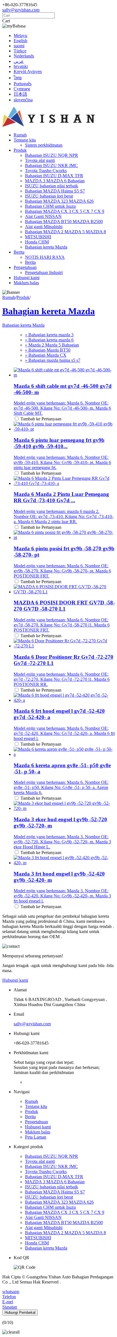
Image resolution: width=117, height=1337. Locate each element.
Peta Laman (35, 1137)
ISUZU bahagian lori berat (49, 196)
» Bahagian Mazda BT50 (47, 350)
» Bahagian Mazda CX (45, 355)
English (20, 40)
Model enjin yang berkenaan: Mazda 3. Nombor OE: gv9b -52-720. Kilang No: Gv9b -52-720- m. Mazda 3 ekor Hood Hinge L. (62, 841)
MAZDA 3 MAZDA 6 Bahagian (55, 180)
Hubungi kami (26, 277)
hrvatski (21, 66)
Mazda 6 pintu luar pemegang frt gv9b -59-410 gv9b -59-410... (59, 443)
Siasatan (9, 1306)
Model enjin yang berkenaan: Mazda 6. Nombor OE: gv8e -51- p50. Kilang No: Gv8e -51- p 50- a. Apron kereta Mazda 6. (61, 787)
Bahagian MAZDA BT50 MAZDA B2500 (64, 221)
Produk (20, 150)
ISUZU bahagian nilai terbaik (51, 185)
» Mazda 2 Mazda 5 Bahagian (52, 345)
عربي (19, 61)
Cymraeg (22, 88)
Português (23, 83)
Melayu (20, 35)
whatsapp (10, 1291)
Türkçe (20, 50)
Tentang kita (25, 140)
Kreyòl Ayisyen (28, 71)
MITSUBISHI (38, 236)
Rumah (20, 134)
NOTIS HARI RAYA (45, 257)
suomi (19, 45)
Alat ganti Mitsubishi (43, 226)
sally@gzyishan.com (20, 9)
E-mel (7, 1301)
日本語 (20, 94)
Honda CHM (37, 241)
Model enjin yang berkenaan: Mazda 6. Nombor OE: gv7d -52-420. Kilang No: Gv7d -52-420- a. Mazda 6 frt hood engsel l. (64, 733)
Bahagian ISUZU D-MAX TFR (54, 175)
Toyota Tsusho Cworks (46, 170)
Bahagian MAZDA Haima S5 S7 (55, 191)
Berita (19, 252)
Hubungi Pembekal (20, 1312)
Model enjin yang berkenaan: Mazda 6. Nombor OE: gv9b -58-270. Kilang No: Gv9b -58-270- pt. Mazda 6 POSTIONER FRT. (62, 570)
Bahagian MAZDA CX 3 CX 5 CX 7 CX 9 (64, 211)
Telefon (9, 1296)
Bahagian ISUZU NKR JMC (51, 165)
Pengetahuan (25, 267)
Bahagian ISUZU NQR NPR (51, 155)
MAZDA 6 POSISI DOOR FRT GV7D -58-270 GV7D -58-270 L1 (64, 606)
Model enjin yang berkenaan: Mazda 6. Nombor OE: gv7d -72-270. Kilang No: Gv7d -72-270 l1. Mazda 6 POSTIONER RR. (62, 679)
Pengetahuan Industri (44, 272)
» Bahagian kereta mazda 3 (49, 334)
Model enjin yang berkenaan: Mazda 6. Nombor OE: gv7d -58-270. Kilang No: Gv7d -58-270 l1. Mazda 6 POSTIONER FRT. (62, 624)
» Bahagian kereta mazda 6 (49, 339)
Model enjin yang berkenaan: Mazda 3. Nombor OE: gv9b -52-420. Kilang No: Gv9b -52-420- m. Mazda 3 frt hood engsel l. (62, 895)
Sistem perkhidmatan (43, 145)
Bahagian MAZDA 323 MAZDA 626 (59, 201)
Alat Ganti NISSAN (43, 216)
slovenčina (23, 99)
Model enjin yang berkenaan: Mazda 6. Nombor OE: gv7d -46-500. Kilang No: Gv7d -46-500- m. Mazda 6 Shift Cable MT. (62, 408)
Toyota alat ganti (40, 160)
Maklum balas (26, 282)
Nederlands (24, 56)
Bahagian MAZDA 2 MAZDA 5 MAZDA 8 (65, 231)
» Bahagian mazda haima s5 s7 (52, 360)
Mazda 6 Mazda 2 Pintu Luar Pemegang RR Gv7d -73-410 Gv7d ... (61, 497)
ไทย (18, 77)
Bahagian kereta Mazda (46, 247)
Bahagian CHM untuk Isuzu (50, 206)
